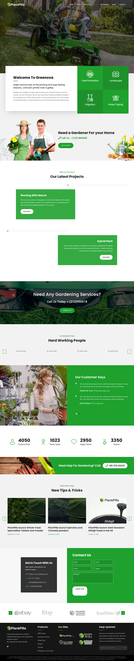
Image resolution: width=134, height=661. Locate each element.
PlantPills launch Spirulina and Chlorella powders (25, 529)
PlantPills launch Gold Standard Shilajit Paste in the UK (66, 529)
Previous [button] (10, 613)
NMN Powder (42, 633)
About (79, 4)
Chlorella (40, 647)
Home (71, 4)
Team (95, 4)
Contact (122, 4)
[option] (27, 612)
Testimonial (104, 4)
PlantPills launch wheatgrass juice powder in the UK (104, 529)
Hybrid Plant (105, 241)
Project (87, 4)
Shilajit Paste (41, 640)
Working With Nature (33, 195)
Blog (114, 4)
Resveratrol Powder (43, 637)
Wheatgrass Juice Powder (45, 651)
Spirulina (40, 644)
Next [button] (123, 613)
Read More (90, 85)
